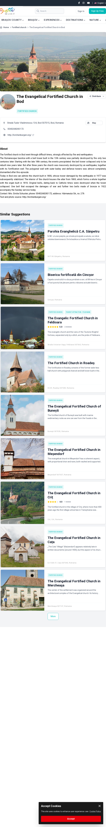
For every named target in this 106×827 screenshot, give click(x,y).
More (53, 616)
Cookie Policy (95, 811)
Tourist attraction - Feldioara (78, 312)
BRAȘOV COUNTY (12, 20)
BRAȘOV (33, 20)
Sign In (81, 11)
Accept (71, 818)
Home (6, 27)
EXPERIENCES (52, 20)
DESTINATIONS (75, 20)
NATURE (95, 20)
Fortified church (19, 27)
